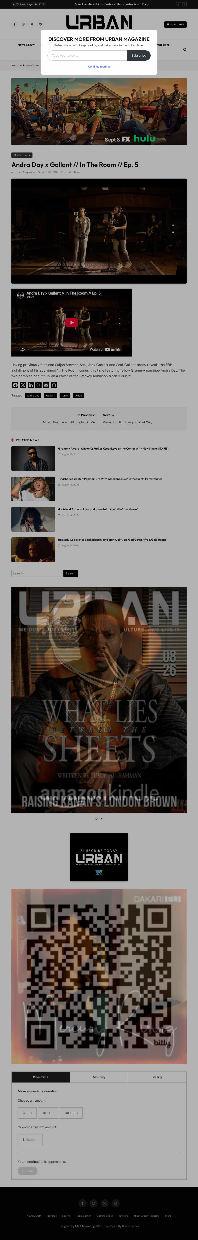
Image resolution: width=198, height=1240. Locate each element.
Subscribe (138, 55)
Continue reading (99, 66)
